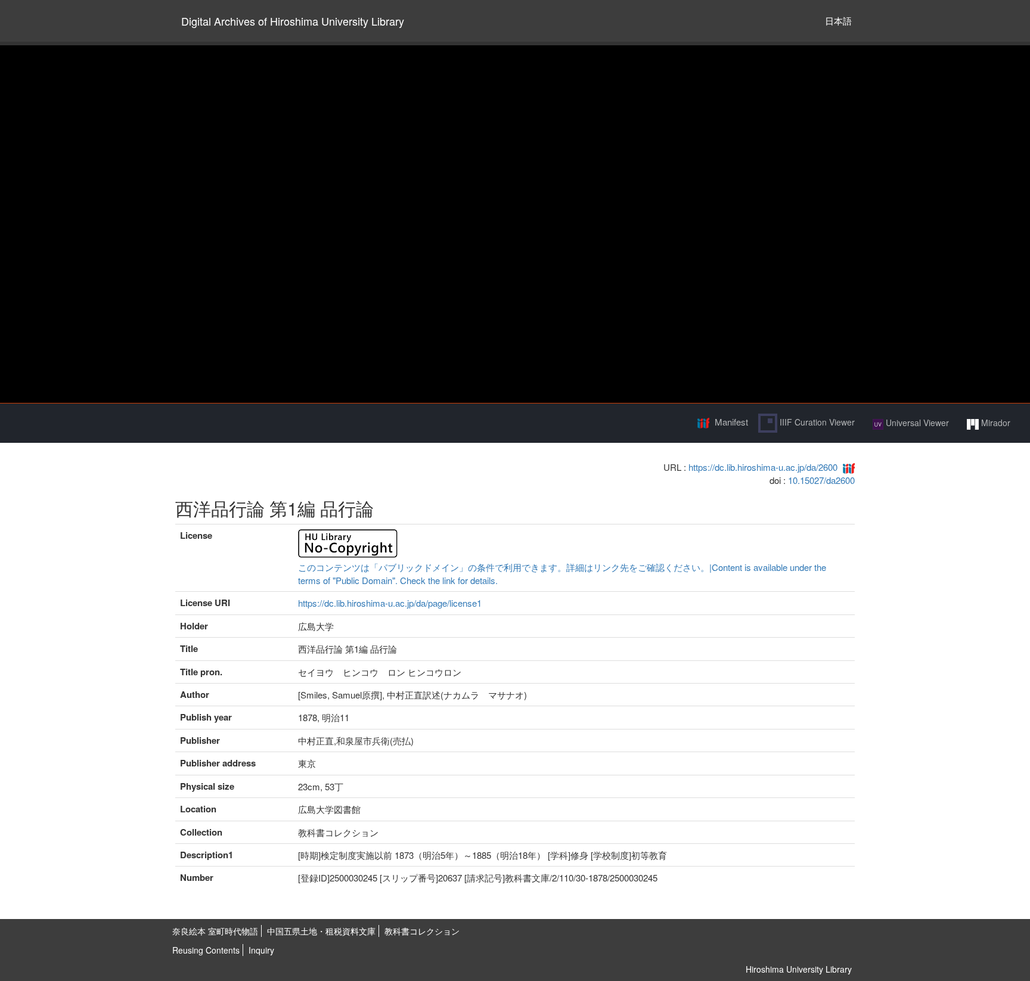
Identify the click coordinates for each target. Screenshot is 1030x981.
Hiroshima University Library (799, 969)
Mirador (994, 423)
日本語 (838, 20)
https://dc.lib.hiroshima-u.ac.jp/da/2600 (762, 467)
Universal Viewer (916, 423)
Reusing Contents (206, 950)
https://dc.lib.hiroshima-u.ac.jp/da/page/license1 (390, 603)
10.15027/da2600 (821, 480)
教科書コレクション (422, 931)
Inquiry (261, 950)
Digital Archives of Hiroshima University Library (292, 21)
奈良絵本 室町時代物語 (215, 931)
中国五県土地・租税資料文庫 (321, 931)
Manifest (731, 421)
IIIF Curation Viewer (816, 422)
